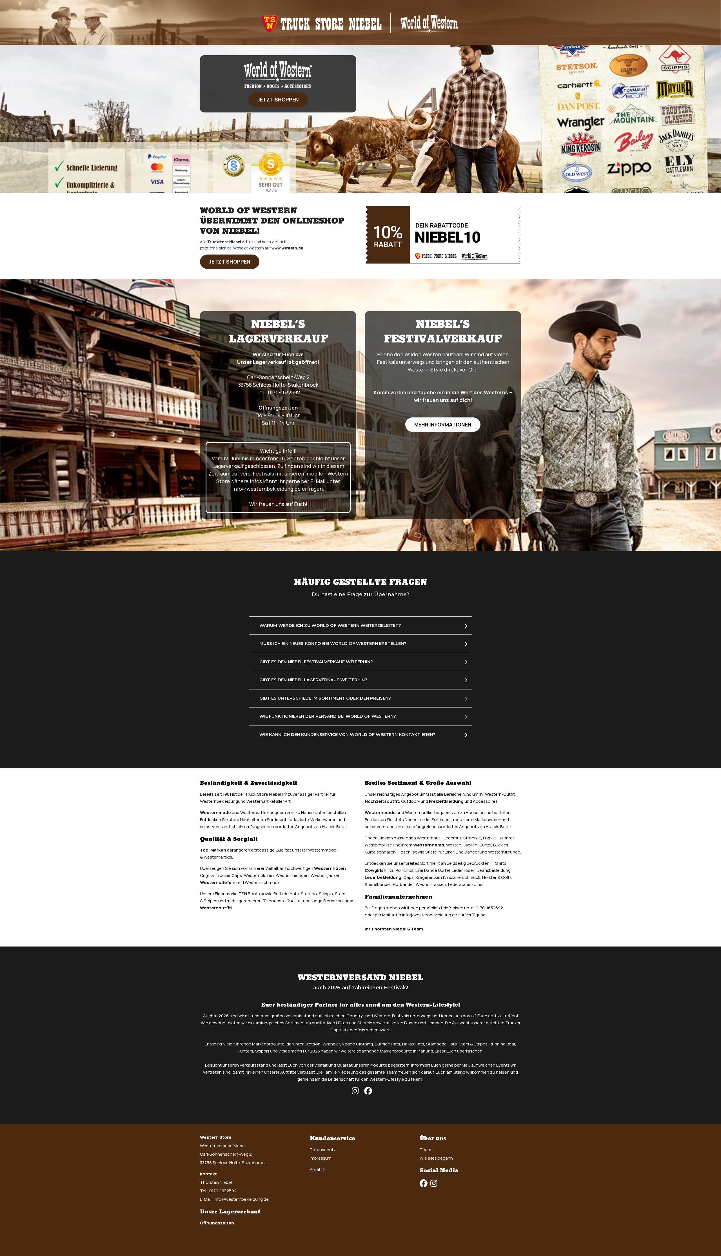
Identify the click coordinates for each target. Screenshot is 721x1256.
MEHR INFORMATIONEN (442, 424)
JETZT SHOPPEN (278, 99)
